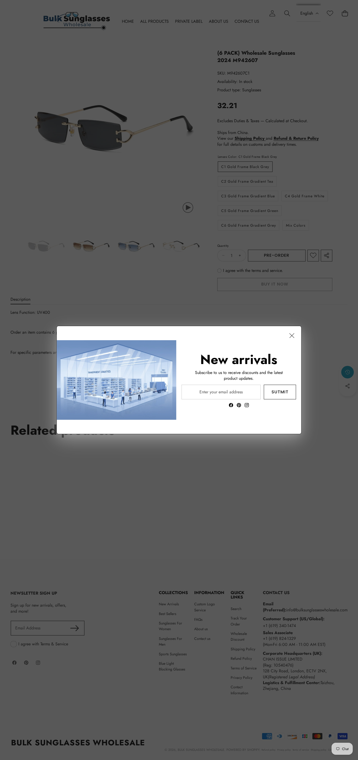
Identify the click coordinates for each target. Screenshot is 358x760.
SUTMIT (280, 392)
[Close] (292, 335)
